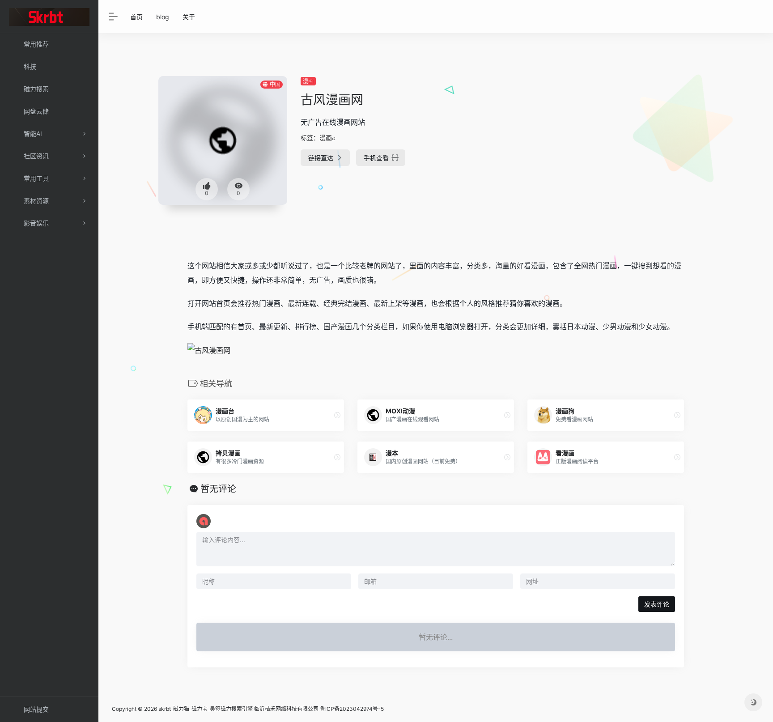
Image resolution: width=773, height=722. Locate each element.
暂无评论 (218, 489)
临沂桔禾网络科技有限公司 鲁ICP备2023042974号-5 (319, 708)
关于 (189, 17)
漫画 (308, 81)
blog (162, 17)
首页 (136, 17)
